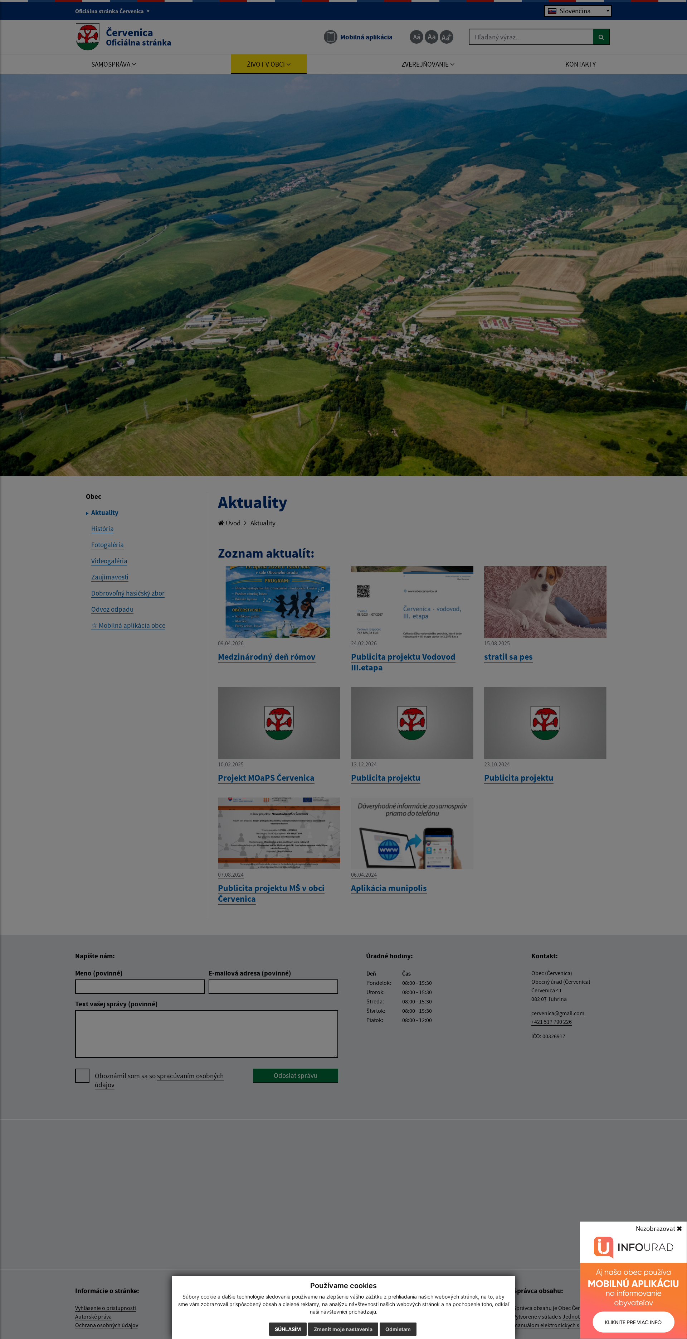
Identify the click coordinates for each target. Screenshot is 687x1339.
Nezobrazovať (656, 1228)
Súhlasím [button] (288, 1329)
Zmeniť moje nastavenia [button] (343, 1329)
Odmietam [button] (398, 1329)
